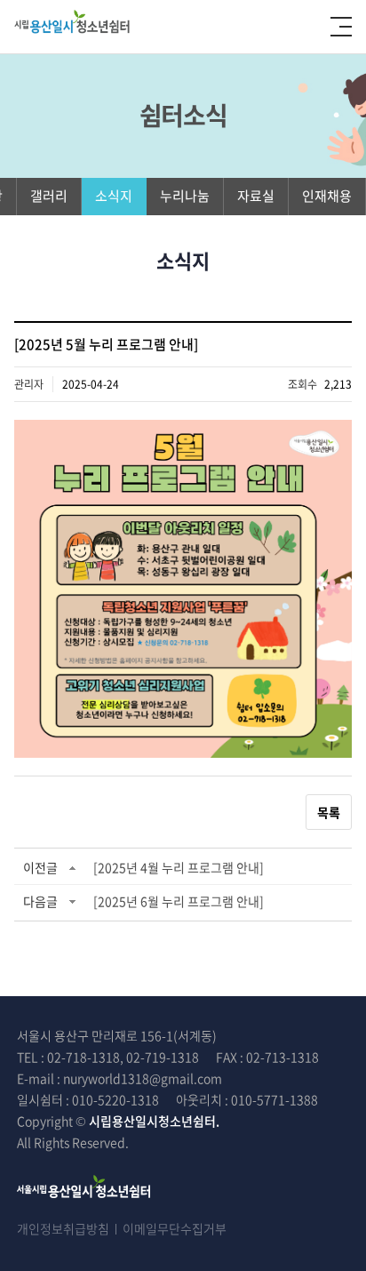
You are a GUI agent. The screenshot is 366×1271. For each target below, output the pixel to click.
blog (277, 1142)
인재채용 (327, 195)
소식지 (113, 195)
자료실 (255, 195)
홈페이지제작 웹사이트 (205, 1142)
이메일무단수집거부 (175, 1228)
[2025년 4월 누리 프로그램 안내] (178, 867)
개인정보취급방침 (63, 1228)
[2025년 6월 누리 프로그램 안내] (178, 901)
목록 (328, 812)
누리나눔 (185, 195)
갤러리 (49, 195)
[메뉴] (341, 26)
